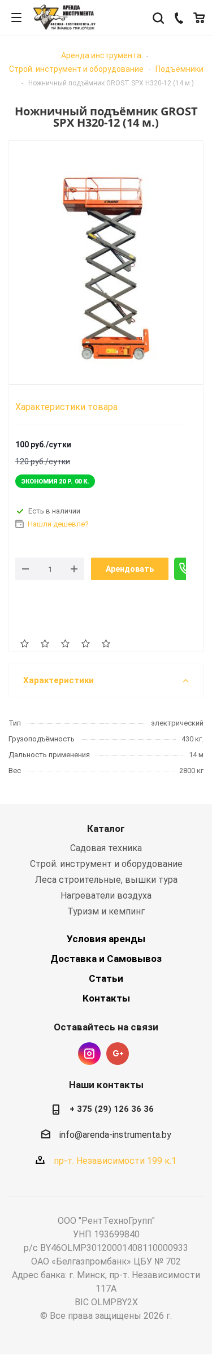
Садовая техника (106, 848)
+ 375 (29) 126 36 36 (112, 1109)
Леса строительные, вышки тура (106, 879)
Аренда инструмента (101, 55)
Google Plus (117, 1053)
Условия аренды (106, 938)
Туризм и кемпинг (106, 911)
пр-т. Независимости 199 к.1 (115, 1160)
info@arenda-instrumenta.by (115, 1134)
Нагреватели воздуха (106, 895)
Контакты (106, 998)
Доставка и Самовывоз (106, 958)
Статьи (106, 978)
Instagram (89, 1053)
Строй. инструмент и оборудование (76, 69)
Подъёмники (179, 69)
